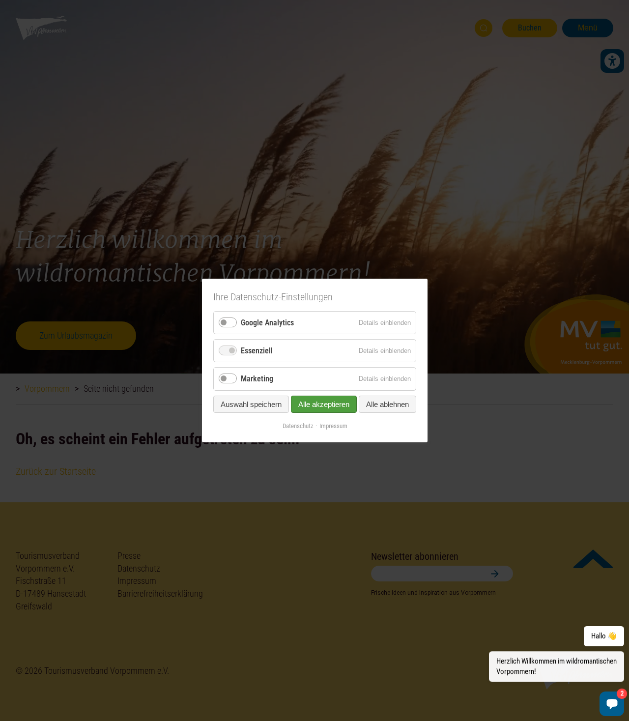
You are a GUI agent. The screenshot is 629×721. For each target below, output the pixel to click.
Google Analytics (267, 322)
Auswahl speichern (251, 404)
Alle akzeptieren (323, 404)
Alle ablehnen (387, 404)
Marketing (257, 378)
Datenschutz (297, 425)
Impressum (333, 425)
